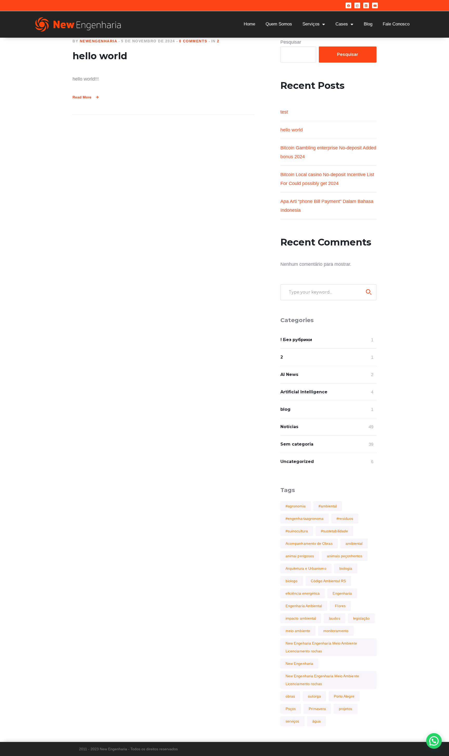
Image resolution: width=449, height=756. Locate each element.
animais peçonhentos (344, 556)
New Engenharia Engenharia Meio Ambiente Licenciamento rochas (322, 680)
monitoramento (335, 631)
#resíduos (344, 518)
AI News (289, 374)
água (316, 721)
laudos (334, 618)
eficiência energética (303, 593)
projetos (345, 709)
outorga (314, 696)
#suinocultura (297, 531)
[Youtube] (375, 5)
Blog (368, 24)
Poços (291, 709)
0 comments (193, 41)
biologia (345, 568)
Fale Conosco (396, 24)
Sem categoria (296, 444)
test (284, 112)
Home (249, 24)
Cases (341, 24)
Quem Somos (279, 24)
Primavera (317, 709)
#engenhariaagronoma (304, 518)
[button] (434, 741)
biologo (292, 581)
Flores (340, 606)
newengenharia (98, 41)
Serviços (311, 24)
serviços (292, 721)
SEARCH (369, 292)
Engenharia (342, 593)
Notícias (289, 426)
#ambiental (328, 506)
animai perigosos (300, 556)
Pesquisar (290, 42)
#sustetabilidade (334, 531)
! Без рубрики (296, 339)
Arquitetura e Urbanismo (306, 568)
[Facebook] (348, 5)
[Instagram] (357, 5)
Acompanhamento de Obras (309, 543)
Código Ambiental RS (328, 581)
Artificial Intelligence (303, 391)
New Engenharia (299, 663)
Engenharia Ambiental (304, 606)
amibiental (354, 543)
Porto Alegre (344, 696)
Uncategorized (297, 461)
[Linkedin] (366, 5)
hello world (99, 56)
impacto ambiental (301, 618)
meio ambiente (298, 631)
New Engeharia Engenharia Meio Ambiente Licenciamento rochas (321, 647)
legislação (361, 618)
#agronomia (296, 506)
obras (290, 696)
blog (285, 409)
